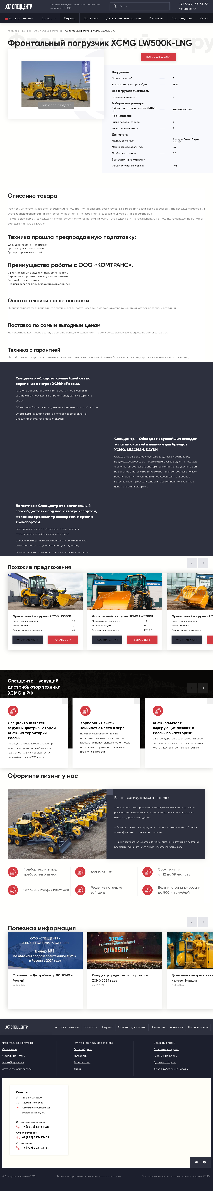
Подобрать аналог (158, 57)
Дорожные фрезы (165, 1062)
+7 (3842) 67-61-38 (193, 4)
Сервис (69, 18)
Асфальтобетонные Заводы (171, 1069)
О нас (204, 18)
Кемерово (185, 8)
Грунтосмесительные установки (94, 1042)
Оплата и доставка (132, 1027)
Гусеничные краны (165, 1055)
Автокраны (80, 1055)
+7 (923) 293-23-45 (35, 1148)
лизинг (28, 639)
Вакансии (91, 18)
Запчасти (49, 18)
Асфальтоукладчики (166, 1049)
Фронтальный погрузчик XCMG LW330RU (122, 616)
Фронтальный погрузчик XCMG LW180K (41, 616)
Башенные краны (165, 1042)
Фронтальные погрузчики (18, 1042)
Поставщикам (182, 18)
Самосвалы (9, 1049)
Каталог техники (21, 18)
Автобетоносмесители (16, 1069)
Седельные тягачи (13, 1055)
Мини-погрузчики (13, 1062)
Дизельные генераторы (123, 18)
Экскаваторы (82, 1062)
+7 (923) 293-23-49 (35, 1137)
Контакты (156, 18)
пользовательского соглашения (103, 1176)
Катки (77, 1069)
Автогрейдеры (83, 1049)
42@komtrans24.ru (33, 1102)
